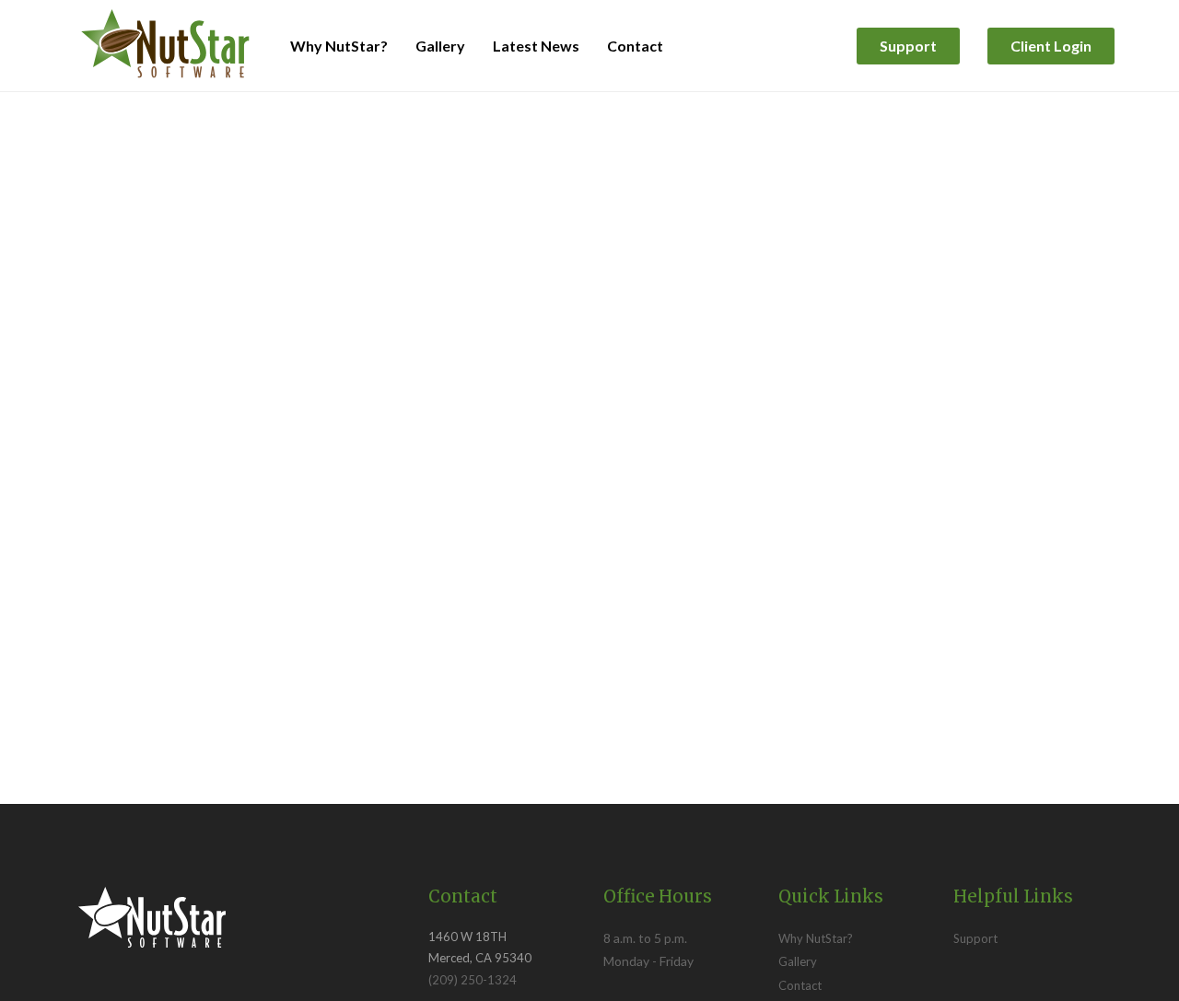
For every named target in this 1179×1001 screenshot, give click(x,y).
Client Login (1050, 45)
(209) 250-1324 (472, 979)
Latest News (536, 45)
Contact (635, 45)
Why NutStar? (339, 45)
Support (908, 45)
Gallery (440, 45)
